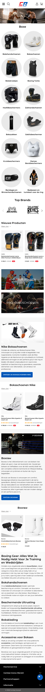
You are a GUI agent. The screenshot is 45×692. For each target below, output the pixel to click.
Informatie (8, 685)
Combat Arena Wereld (13, 673)
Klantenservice (10, 667)
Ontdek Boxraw (10, 497)
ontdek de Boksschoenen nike (17, 375)
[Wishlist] (21, 232)
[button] (42, 211)
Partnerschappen (11, 679)
